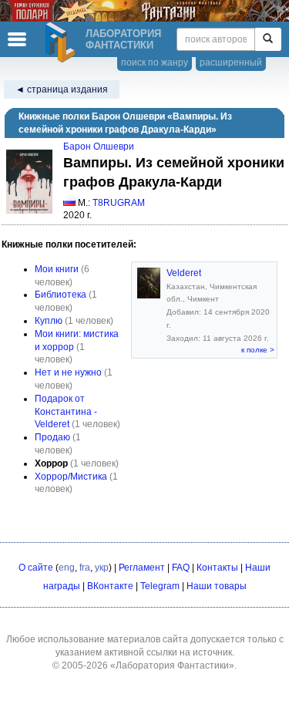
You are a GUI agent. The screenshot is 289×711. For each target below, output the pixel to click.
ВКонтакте (110, 586)
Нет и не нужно (68, 372)
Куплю (48, 320)
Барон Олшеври (98, 146)
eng (67, 567)
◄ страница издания (61, 89)
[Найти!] (267, 39)
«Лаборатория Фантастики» (172, 665)
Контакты (217, 567)
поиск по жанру (154, 62)
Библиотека (60, 294)
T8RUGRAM (118, 202)
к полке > (257, 349)
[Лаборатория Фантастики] (62, 42)
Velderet (183, 273)
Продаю (52, 437)
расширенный (231, 62)
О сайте (35, 567)
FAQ (181, 567)
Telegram (160, 586)
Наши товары (217, 586)
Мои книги (57, 269)
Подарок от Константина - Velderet (66, 411)
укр (102, 567)
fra (84, 567)
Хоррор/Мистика (71, 476)
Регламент (142, 567)
